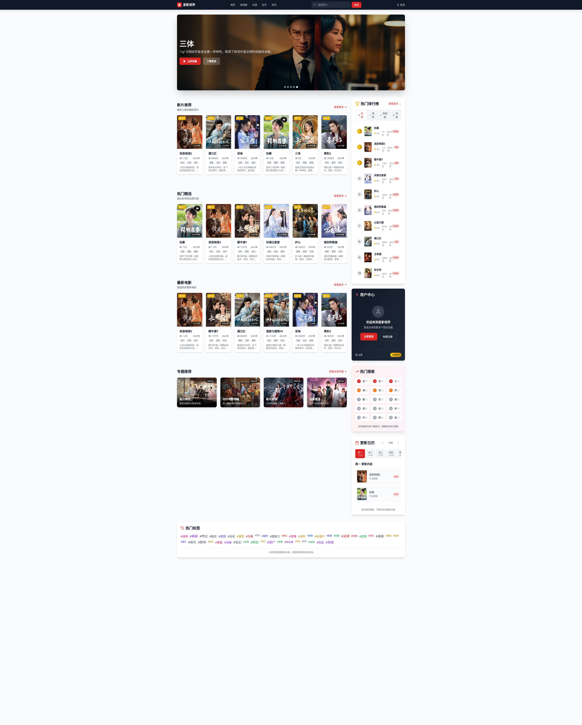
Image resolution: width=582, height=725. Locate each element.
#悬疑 (194, 536)
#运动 (231, 536)
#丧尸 (271, 542)
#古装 (249, 536)
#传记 (204, 536)
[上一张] (183, 52)
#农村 (304, 541)
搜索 (356, 5)
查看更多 (339, 107)
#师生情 (288, 542)
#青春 (280, 541)
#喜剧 (380, 536)
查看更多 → (395, 103)
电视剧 (243, 5)
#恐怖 (354, 536)
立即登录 (369, 336)
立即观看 (192, 61)
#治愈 (396, 535)
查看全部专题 (336, 371)
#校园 (222, 536)
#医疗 (263, 541)
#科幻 (255, 542)
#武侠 (363, 536)
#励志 (213, 536)
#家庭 (218, 542)
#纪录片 (320, 536)
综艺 (264, 5)
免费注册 (388, 336)
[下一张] (399, 52)
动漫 (254, 5)
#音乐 (371, 535)
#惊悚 (292, 536)
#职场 (202, 542)
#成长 (301, 536)
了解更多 (211, 61)
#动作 (311, 542)
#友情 (246, 541)
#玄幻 (237, 542)
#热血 (320, 542)
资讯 (274, 5)
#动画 (228, 542)
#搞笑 (265, 536)
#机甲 (210, 541)
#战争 (184, 536)
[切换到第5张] (297, 87)
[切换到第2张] (288, 87)
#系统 (330, 542)
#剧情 (329, 535)
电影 (232, 5)
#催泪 (388, 535)
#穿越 (297, 541)
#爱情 (310, 535)
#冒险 (240, 536)
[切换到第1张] (285, 87)
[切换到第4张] (294, 87)
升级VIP (396, 354)
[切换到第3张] (291, 87)
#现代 (192, 542)
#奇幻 (284, 535)
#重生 (183, 541)
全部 (362, 115)
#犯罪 (337, 535)
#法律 (345, 536)
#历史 (257, 535)
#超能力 (275, 536)
